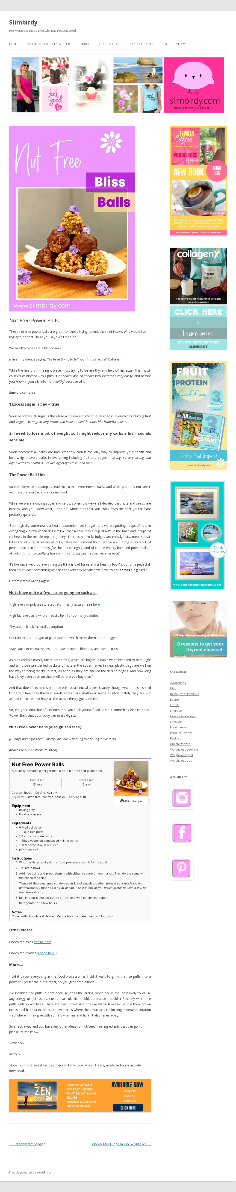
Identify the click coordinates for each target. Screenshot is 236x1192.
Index (85, 44)
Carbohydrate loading (27, 1144)
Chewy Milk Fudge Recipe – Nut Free (121, 1144)
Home (13, 44)
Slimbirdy (23, 22)
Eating (174, 699)
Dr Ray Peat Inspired (184, 694)
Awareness (178, 683)
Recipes (175, 738)
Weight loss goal (181, 755)
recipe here (43, 942)
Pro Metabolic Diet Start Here (49, 44)
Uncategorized (180, 744)
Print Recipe (133, 801)
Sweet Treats (94, 1065)
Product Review (181, 733)
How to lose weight (183, 716)
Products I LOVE (174, 44)
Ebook (174, 705)
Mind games (178, 727)
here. (96, 604)
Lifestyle (176, 722)
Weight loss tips (181, 760)
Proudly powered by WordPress (30, 1172)
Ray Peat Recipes (141, 44)
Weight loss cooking (184, 749)
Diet (173, 688)
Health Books (109, 44)
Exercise (176, 710)
